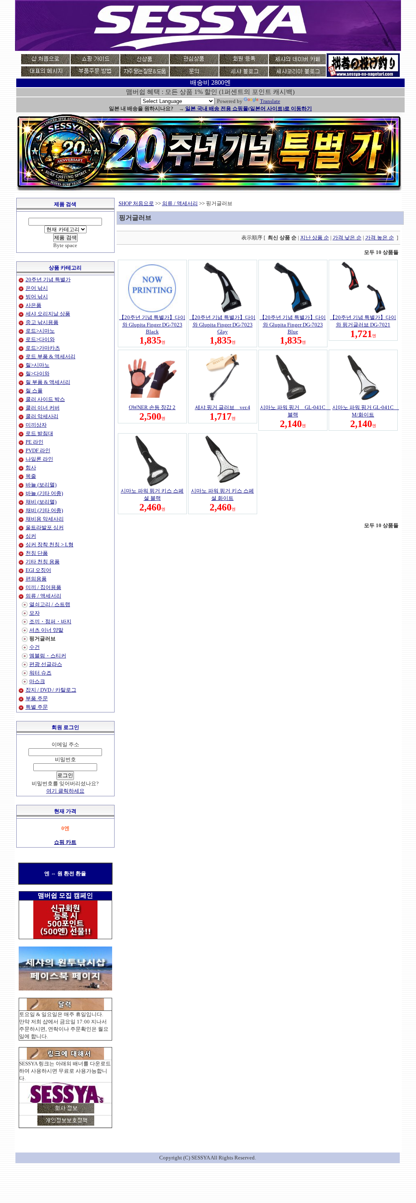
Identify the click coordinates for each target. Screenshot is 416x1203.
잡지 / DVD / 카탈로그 (51, 690)
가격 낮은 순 (347, 237)
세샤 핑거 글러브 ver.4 (222, 407)
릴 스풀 (34, 391)
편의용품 (36, 579)
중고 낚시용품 (42, 322)
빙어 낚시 (37, 297)
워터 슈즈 (40, 673)
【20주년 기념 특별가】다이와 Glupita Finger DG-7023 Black (152, 324)
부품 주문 (37, 698)
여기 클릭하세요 (65, 791)
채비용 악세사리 (45, 519)
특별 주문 (37, 707)
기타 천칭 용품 (43, 562)
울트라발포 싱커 (45, 527)
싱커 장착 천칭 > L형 (50, 544)
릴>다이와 (38, 373)
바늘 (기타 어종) (44, 493)
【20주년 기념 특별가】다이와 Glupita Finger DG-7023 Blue (293, 324)
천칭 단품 (37, 553)
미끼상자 (36, 425)
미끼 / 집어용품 (43, 587)
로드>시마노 (40, 331)
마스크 (37, 681)
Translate (270, 101)
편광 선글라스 (45, 664)
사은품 (33, 305)
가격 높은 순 (379, 237)
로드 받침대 (39, 433)
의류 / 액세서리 (43, 596)
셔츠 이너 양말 (46, 630)
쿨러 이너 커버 (43, 408)
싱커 (31, 536)
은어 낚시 (37, 288)
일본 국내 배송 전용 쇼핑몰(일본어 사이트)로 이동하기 (248, 108)
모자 (34, 613)
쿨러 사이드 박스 (45, 399)
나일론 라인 (39, 459)
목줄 (31, 476)
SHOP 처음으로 (136, 203)
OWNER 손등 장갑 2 (152, 407)
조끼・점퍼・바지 (50, 621)
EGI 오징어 (38, 570)
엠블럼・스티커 (47, 656)
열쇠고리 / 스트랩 (49, 604)
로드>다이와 (40, 339)
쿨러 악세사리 (42, 416)
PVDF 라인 (38, 450)
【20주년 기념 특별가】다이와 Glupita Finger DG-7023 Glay (222, 324)
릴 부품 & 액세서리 (48, 382)
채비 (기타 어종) (44, 510)
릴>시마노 (38, 365)
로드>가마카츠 (43, 348)
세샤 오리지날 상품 (48, 314)
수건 (34, 647)
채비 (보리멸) (41, 502)
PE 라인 (34, 442)
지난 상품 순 (314, 237)
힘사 (31, 468)
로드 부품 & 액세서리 (51, 356)
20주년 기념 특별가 (48, 279)
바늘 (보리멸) (41, 485)
